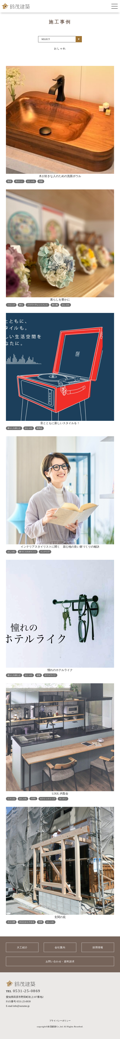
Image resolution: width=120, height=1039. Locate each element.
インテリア (45, 552)
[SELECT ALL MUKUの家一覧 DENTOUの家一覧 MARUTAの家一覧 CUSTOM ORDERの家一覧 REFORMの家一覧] (60, 39)
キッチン (63, 799)
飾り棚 (55, 305)
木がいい (19, 181)
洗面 (41, 181)
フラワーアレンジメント (37, 305)
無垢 (9, 181)
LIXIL (33, 798)
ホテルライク (50, 675)
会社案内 (60, 947)
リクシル (11, 799)
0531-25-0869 (26, 991)
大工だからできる (26, 922)
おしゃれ (31, 181)
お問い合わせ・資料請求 (60, 961)
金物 (38, 675)
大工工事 (11, 922)
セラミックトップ (47, 799)
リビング (11, 305)
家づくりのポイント (27, 552)
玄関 (40, 922)
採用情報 (97, 947)
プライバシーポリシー (60, 1020)
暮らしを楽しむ (14, 428)
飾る (21, 305)
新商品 (39, 428)
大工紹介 (22, 947)
